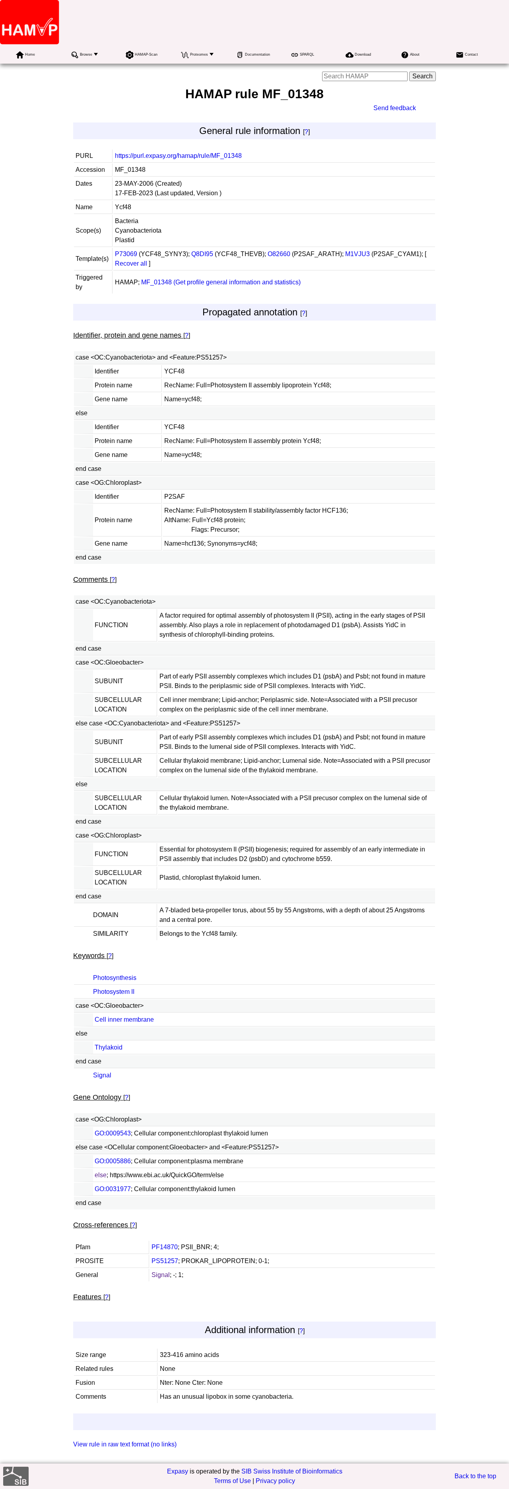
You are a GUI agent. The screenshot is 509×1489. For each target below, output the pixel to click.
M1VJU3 (357, 254)
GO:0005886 (113, 1161)
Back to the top (475, 1476)
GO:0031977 (113, 1189)
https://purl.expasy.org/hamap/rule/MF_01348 (178, 155)
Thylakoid (108, 1047)
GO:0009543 (113, 1133)
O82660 (279, 254)
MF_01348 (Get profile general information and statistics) (221, 282)
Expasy (177, 1471)
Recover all (131, 263)
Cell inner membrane (124, 1019)
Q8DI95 (202, 254)
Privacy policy (275, 1480)
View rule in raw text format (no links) (125, 1444)
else (101, 1175)
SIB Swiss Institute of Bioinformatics (291, 1471)
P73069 (126, 254)
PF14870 (165, 1247)
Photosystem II (113, 991)
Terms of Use (232, 1480)
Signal (102, 1075)
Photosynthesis (114, 977)
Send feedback (394, 108)
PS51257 (165, 1261)
